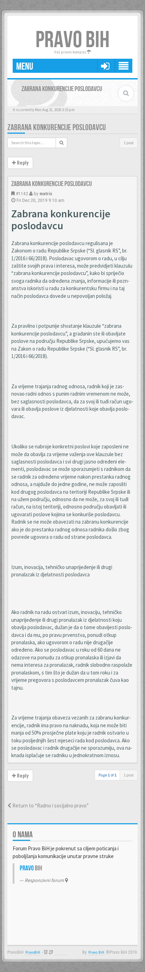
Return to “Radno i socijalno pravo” (50, 805)
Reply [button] (22, 163)
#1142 (22, 193)
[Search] (61, 143)
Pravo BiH (96, 952)
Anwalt (61, 952)
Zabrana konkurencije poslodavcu (56, 127)
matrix (45, 193)
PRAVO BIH (72, 40)
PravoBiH (32, 952)
